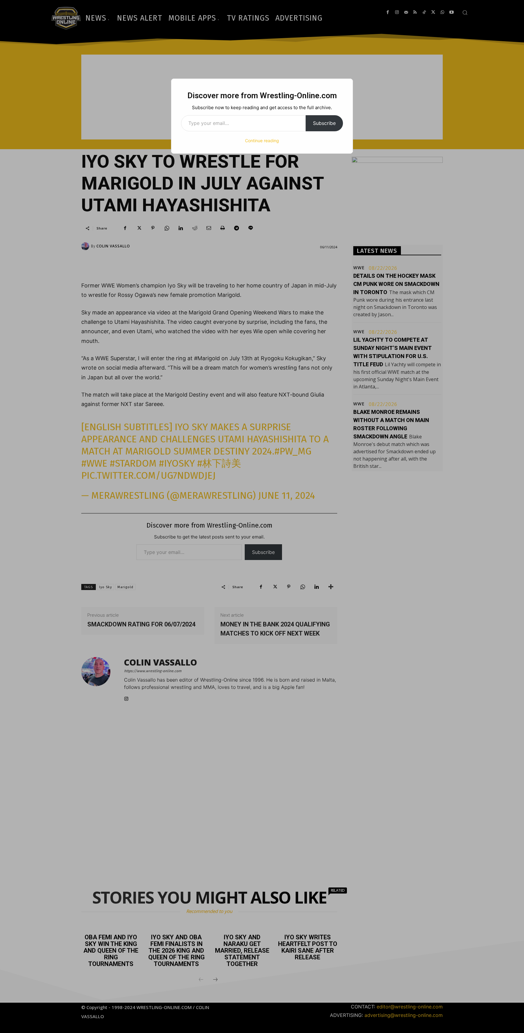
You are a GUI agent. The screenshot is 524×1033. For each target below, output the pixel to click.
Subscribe (324, 123)
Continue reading (262, 140)
